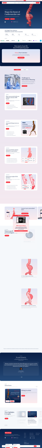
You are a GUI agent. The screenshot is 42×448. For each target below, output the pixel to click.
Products (25, 434)
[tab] (17, 69)
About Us (25, 437)
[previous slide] (5, 425)
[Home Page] (4, 3)
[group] (21, 368)
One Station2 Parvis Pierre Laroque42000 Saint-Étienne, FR (26, 443)
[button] (15, 3)
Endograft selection (32, 434)
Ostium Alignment (37, 434)
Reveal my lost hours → (21, 57)
